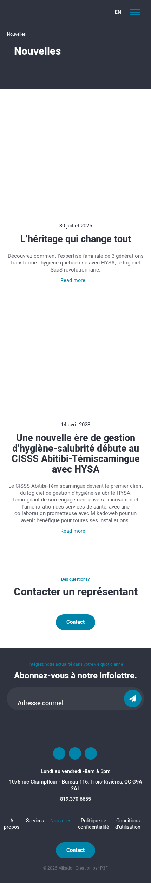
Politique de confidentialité (93, 823)
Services (35, 820)
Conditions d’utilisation (127, 823)
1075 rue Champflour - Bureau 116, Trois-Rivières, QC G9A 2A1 (75, 785)
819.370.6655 (75, 799)
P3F (104, 868)
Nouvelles (60, 820)
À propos (11, 823)
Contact (75, 622)
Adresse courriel (41, 703)
